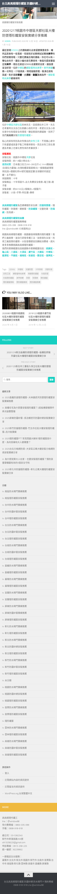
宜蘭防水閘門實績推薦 (16, 592)
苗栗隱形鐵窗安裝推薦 (16, 714)
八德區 (14, 252)
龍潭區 (5, 255)
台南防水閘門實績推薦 (16, 545)
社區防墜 (44, 274)
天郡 (28, 157)
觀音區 (40, 255)
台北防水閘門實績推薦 (16, 525)
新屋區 (31, 255)
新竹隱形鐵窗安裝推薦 (16, 673)
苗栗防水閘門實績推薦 (16, 707)
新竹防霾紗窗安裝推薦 (16, 667)
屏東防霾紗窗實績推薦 (16, 613)
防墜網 (35, 278)
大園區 (40, 252)
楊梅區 (23, 255)
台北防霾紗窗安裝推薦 (16, 532)
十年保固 (39, 269)
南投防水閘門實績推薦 (16, 491)
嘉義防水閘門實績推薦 (16, 565)
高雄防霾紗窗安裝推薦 (16, 748)
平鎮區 (14, 255)
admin (8, 41)
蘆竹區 (31, 252)
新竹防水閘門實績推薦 (16, 660)
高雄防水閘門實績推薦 (16, 741)
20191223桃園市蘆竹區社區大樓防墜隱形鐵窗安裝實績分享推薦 (39, 316)
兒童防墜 (29, 269)
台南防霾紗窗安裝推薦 (16, 552)
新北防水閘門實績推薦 (16, 640)
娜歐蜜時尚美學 (34, 67)
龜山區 (5, 252)
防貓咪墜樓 (44, 205)
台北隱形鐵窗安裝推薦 (16, 538)
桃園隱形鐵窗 (33, 274)
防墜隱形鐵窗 (24, 135)
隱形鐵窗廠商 (22, 282)
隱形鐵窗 (44, 278)
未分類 (8, 680)
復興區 (49, 255)
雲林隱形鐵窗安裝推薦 (16, 734)
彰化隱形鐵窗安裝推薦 (16, 633)
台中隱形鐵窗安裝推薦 (16, 518)
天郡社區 (17, 124)
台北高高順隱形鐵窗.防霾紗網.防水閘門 (22, 3)
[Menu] (53, 3)
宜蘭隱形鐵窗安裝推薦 (16, 599)
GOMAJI (14, 50)
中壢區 (21, 67)
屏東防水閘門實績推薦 (16, 606)
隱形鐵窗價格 (8, 282)
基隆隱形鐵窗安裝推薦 (16, 586)
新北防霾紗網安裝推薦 (16, 646)
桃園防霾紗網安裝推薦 (16, 694)
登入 (7, 773)
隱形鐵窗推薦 (35, 282)
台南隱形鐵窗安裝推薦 (16, 559)
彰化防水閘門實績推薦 (16, 626)
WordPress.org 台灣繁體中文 (18, 793)
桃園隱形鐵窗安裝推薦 (12, 22)
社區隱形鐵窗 (8, 278)
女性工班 (35, 141)
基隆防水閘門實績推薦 (16, 579)
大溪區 (23, 252)
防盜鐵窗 (32, 209)
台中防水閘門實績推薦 (16, 505)
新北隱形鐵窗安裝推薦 (16, 653)
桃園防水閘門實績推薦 (16, 687)
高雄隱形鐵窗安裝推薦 (16, 754)
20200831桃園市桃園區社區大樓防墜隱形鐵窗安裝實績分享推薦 (13, 316)
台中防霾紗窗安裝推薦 (16, 511)
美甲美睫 (48, 67)
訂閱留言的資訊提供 (15, 786)
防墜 (28, 278)
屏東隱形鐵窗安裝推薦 (16, 619)
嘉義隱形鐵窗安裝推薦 (16, 572)
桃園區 (49, 248)
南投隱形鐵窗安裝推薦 (16, 498)
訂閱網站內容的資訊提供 (17, 780)
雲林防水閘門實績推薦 (16, 727)
